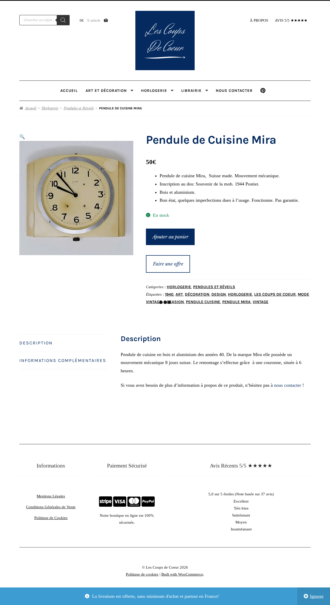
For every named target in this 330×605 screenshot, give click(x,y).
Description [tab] (36, 342)
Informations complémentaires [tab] (62, 360)
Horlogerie (154, 90)
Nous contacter (234, 90)
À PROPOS (259, 20)
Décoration (197, 294)
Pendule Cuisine (203, 302)
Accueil (69, 90)
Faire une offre (168, 264)
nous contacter (287, 385)
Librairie (191, 90)
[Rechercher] (63, 20)
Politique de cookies (142, 574)
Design (218, 294)
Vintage (260, 302)
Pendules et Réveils (79, 108)
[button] (22, 136)
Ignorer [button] (317, 596)
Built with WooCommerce (182, 574)
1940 (169, 294)
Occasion (174, 302)
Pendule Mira (236, 302)
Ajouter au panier (170, 237)
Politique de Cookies (51, 518)
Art (179, 294)
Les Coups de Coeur (275, 294)
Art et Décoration (106, 90)
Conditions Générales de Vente (51, 507)
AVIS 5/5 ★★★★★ (291, 20)
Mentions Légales (51, 496)
